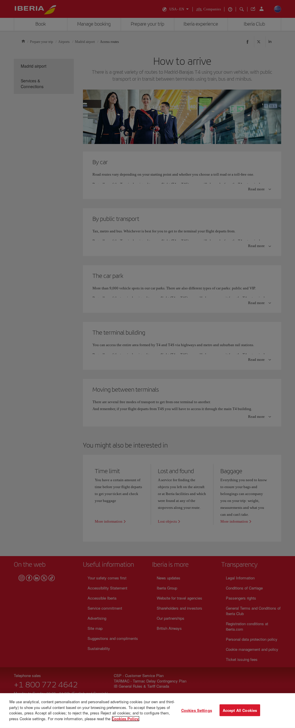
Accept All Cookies (240, 710)
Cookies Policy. (125, 718)
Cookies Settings (196, 710)
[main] (147, 710)
